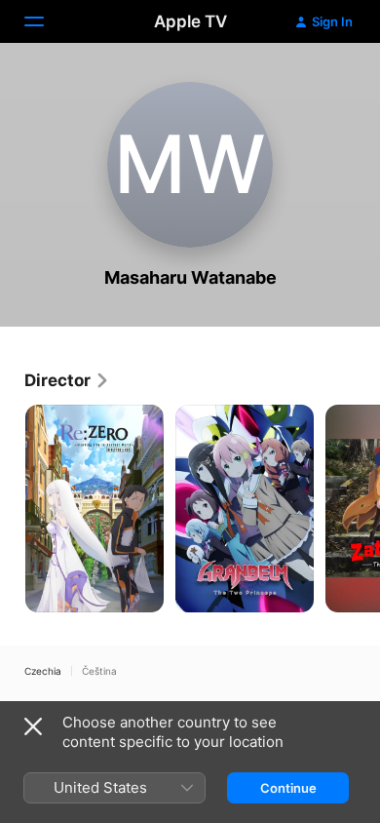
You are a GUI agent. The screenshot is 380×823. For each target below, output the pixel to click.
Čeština (99, 671)
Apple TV (190, 21)
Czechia (42, 671)
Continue (288, 788)
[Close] (33, 726)
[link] (67, 380)
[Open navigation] (45, 21)
